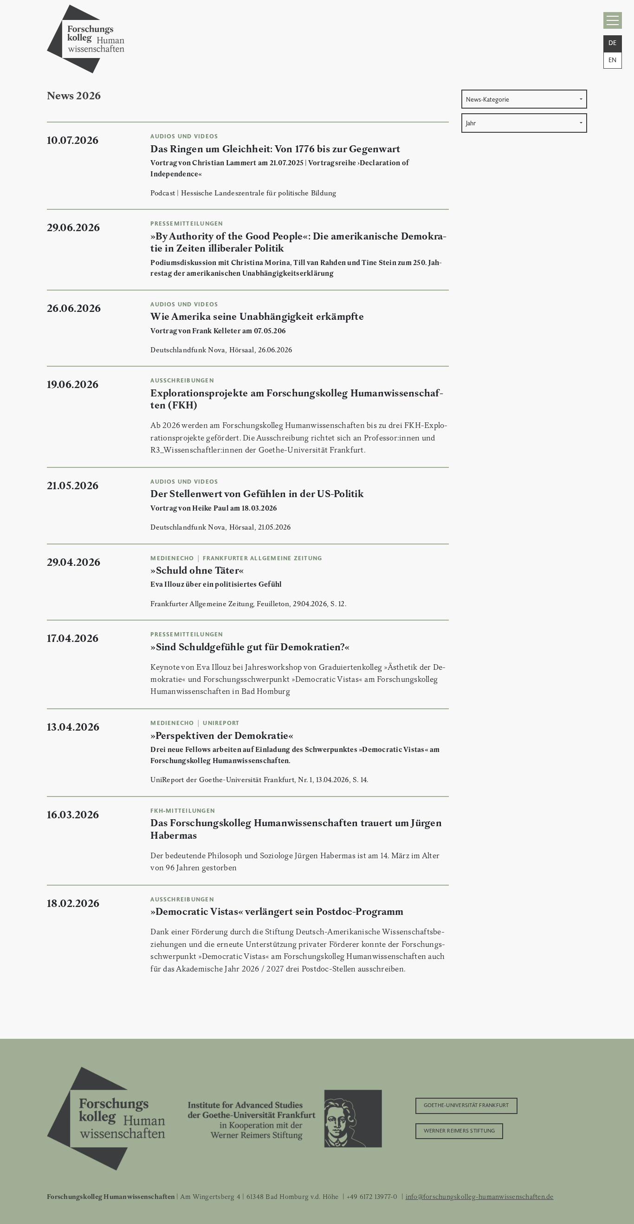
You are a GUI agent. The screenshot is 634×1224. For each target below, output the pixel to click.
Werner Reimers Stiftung (459, 1130)
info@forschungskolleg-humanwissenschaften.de (480, 1196)
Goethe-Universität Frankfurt (466, 1104)
